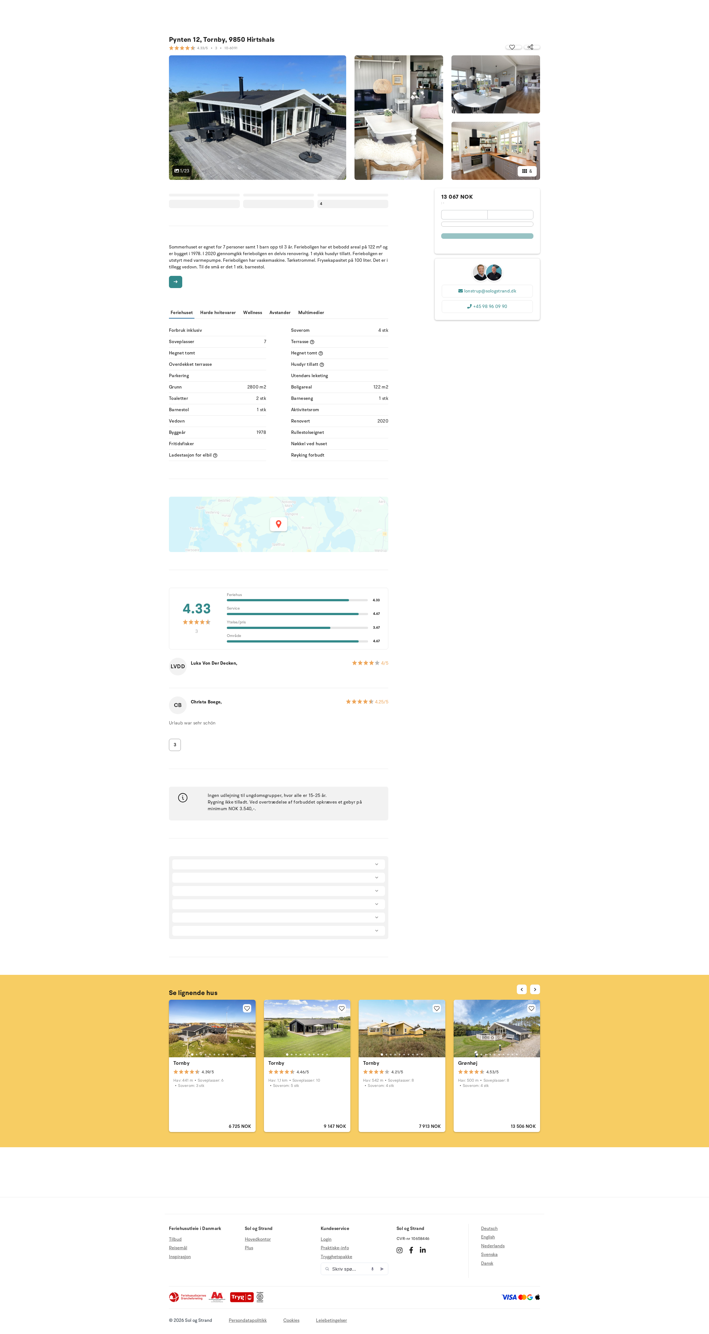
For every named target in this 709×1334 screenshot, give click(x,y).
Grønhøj (468, 1063)
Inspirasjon (180, 1257)
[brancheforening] (188, 1301)
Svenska (489, 1255)
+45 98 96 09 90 (490, 307)
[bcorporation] (261, 1301)
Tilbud (175, 1239)
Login (326, 1239)
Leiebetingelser (331, 1320)
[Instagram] (399, 1250)
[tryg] (243, 1301)
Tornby (181, 1063)
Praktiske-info (335, 1248)
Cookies (291, 1320)
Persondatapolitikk (248, 1320)
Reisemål (178, 1248)
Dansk (487, 1263)
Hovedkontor (258, 1239)
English (488, 1237)
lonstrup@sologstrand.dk (490, 291)
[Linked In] (423, 1250)
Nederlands (493, 1246)
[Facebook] (411, 1250)
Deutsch (489, 1229)
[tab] (192, 1054)
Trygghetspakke (336, 1257)
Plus (249, 1248)
